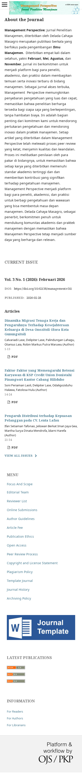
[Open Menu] (4, 4)
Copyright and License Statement (32, 563)
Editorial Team (18, 492)
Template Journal (20, 580)
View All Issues (19, 455)
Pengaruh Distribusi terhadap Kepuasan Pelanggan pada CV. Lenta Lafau (38, 418)
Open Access (16, 545)
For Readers (15, 711)
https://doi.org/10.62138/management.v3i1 (43, 289)
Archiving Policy (19, 598)
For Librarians (16, 725)
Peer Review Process (22, 554)
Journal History (18, 589)
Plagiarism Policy (20, 572)
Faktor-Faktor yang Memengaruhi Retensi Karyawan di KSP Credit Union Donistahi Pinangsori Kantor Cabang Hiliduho (39, 375)
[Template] (41, 639)
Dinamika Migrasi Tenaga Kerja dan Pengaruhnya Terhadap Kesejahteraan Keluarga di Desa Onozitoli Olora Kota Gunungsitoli (37, 327)
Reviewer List (17, 501)
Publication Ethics (20, 536)
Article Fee (15, 527)
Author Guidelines (21, 519)
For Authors (15, 718)
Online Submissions (22, 510)
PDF (14, 357)
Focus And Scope (20, 484)
